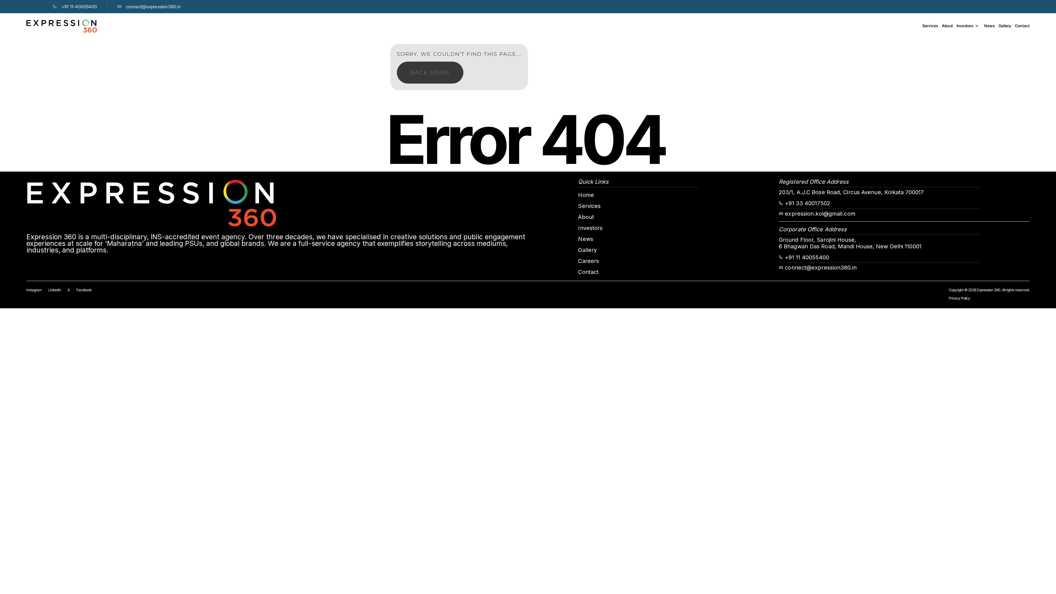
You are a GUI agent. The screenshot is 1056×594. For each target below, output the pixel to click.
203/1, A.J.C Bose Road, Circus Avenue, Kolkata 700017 (851, 192)
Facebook (84, 290)
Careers (588, 261)
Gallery (1005, 25)
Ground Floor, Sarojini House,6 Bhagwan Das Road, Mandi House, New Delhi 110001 (850, 243)
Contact (1022, 25)
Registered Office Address (814, 181)
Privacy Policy (959, 298)
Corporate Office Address (813, 229)
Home (586, 195)
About (947, 25)
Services (930, 25)
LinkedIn (54, 290)
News (989, 25)
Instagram (34, 290)
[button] (970, 26)
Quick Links (593, 181)
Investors (965, 25)
